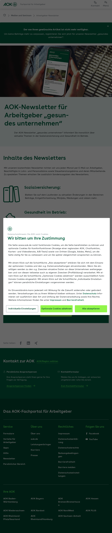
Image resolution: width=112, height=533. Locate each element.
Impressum (55, 300)
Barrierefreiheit (75, 300)
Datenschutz (89, 294)
